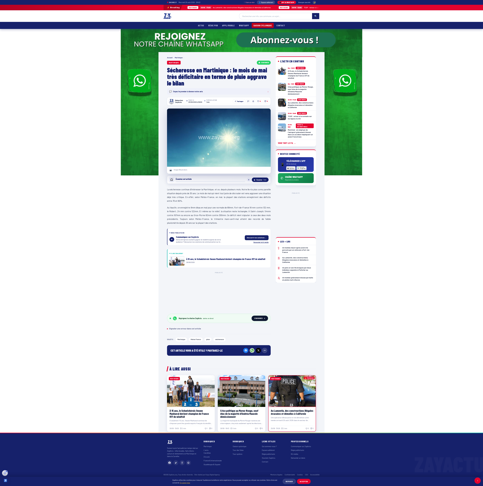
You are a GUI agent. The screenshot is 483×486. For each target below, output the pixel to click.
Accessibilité (314, 475)
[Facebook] (245, 350)
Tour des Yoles (238, 450)
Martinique (179, 58)
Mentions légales (276, 475)
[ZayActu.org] (167, 16)
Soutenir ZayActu (268, 458)
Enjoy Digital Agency (213, 475)
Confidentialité (290, 475)
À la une (207, 457)
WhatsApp (244, 25)
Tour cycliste (237, 454)
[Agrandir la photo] (219, 138)
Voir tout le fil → (287, 143)
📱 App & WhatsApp (286, 2)
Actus (201, 25)
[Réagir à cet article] (248, 101)
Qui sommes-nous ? (269, 446)
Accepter (304, 481)
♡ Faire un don (249, 2)
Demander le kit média (261, 242)
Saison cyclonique (262, 25)
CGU (306, 475)
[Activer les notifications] (5, 473)
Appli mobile (228, 25)
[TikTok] (175, 462)
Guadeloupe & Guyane (212, 464)
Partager (240, 101)
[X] (258, 350)
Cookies (300, 475)
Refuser (289, 481)
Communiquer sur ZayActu (301, 446)
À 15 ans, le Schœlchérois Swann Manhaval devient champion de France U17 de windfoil (189, 413)
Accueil (169, 58)
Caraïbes (207, 453)
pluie (208, 339)
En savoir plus (185, 483)
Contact (280, 25)
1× (248, 180)
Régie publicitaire (268, 454)
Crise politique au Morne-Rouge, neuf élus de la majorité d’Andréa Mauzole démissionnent (239, 413)
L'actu (206, 450)
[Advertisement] (219, 292)
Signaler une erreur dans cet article (184, 328)
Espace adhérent (268, 450)
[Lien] (264, 350)
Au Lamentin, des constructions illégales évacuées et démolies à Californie (196, 7)
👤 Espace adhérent (266, 2)
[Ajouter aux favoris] (253, 101)
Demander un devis (298, 458)
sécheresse (219, 339)
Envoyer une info (304, 2)
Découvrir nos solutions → (257, 238)
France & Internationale (213, 460)
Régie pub (213, 25)
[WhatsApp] (252, 350)
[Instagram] (182, 462)
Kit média (294, 454)
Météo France (196, 339)
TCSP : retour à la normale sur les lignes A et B (276, 7)
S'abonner (265, 62)
